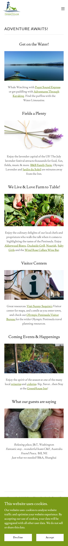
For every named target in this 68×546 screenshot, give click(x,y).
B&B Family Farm (41, 165)
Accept (50, 537)
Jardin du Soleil (32, 169)
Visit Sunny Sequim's (39, 306)
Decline (18, 537)
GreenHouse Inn (37, 388)
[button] (63, 8)
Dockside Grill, (36, 246)
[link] (12, 8)
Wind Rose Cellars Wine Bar (42, 250)
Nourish (51, 246)
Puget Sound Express (47, 87)
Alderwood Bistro (15, 246)
